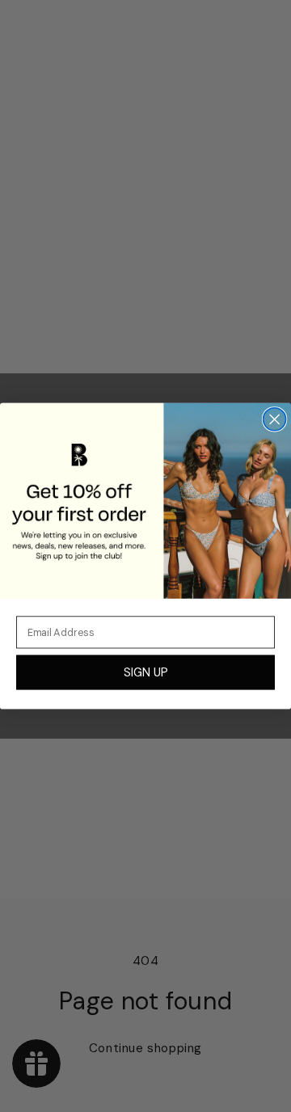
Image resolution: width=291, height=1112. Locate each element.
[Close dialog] (275, 419)
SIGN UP (145, 672)
